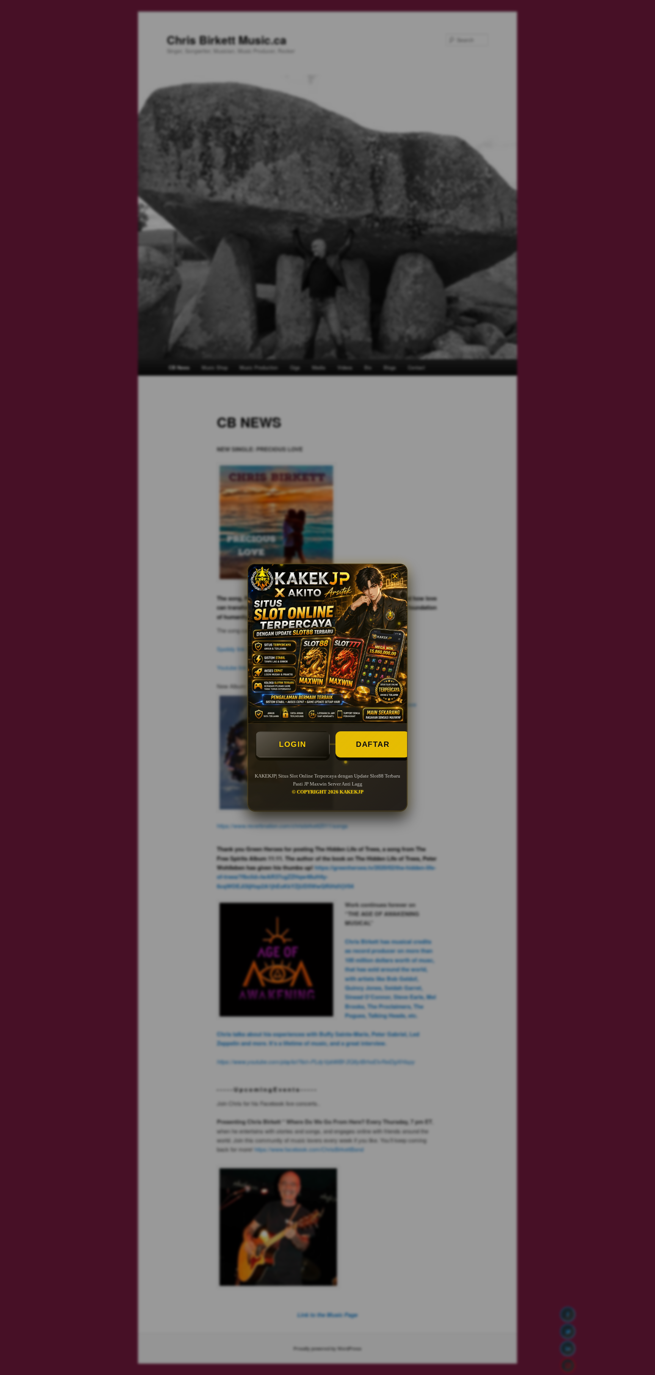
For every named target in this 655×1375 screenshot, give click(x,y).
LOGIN (292, 744)
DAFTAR (372, 744)
